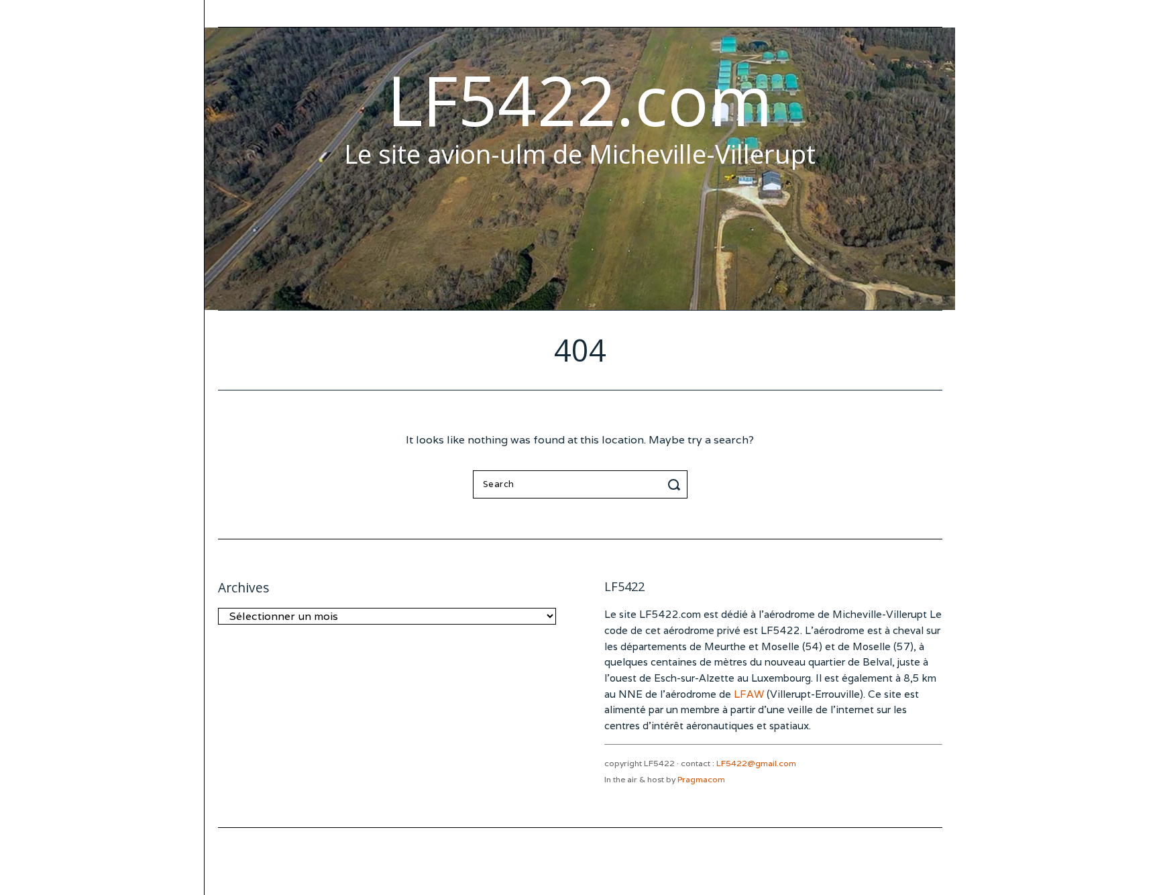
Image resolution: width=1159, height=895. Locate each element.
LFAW (749, 694)
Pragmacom (701, 779)
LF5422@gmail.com (756, 763)
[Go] (676, 484)
